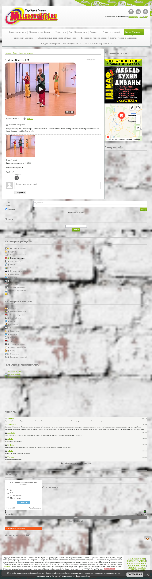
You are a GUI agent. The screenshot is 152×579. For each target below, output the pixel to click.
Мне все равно (15, 498)
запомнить (12, 210)
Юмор (12, 294)
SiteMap (142, 568)
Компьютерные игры (18, 255)
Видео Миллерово (19, 248)
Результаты (37, 508)
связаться (6, 566)
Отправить (20, 193)
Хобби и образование (18, 291)
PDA (132, 570)
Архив (31, 508)
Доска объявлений (136, 563)
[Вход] (17, 178)
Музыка (13, 265)
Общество (14, 268)
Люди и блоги (15, 261)
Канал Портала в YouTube (145, 11)
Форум (141, 559)
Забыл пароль (72, 212)
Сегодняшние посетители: (16, 528)
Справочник (133, 566)
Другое (13, 252)
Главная (8, 53)
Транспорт (14, 284)
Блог (143, 566)
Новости (131, 561)
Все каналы (14, 354)
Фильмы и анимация (17, 287)
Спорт (12, 281)
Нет (11, 493)
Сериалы (13, 278)
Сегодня (140, 570)
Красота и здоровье (26, 53)
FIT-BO (30, 119)
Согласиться (135, 574)
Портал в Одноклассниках (131, 11)
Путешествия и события (19, 271)
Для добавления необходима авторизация (76, 463)
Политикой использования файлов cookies (71, 576)
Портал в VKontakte (138, 11)
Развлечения (15, 274)
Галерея (141, 561)
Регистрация (133, 17)
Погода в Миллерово (13, 371)
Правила (132, 568)
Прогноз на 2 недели (12, 377)
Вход (146, 17)
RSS (141, 17)
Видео (15, 53)
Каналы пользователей (18, 357)
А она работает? (16, 495)
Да (11, 490)
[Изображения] (20, 146)
